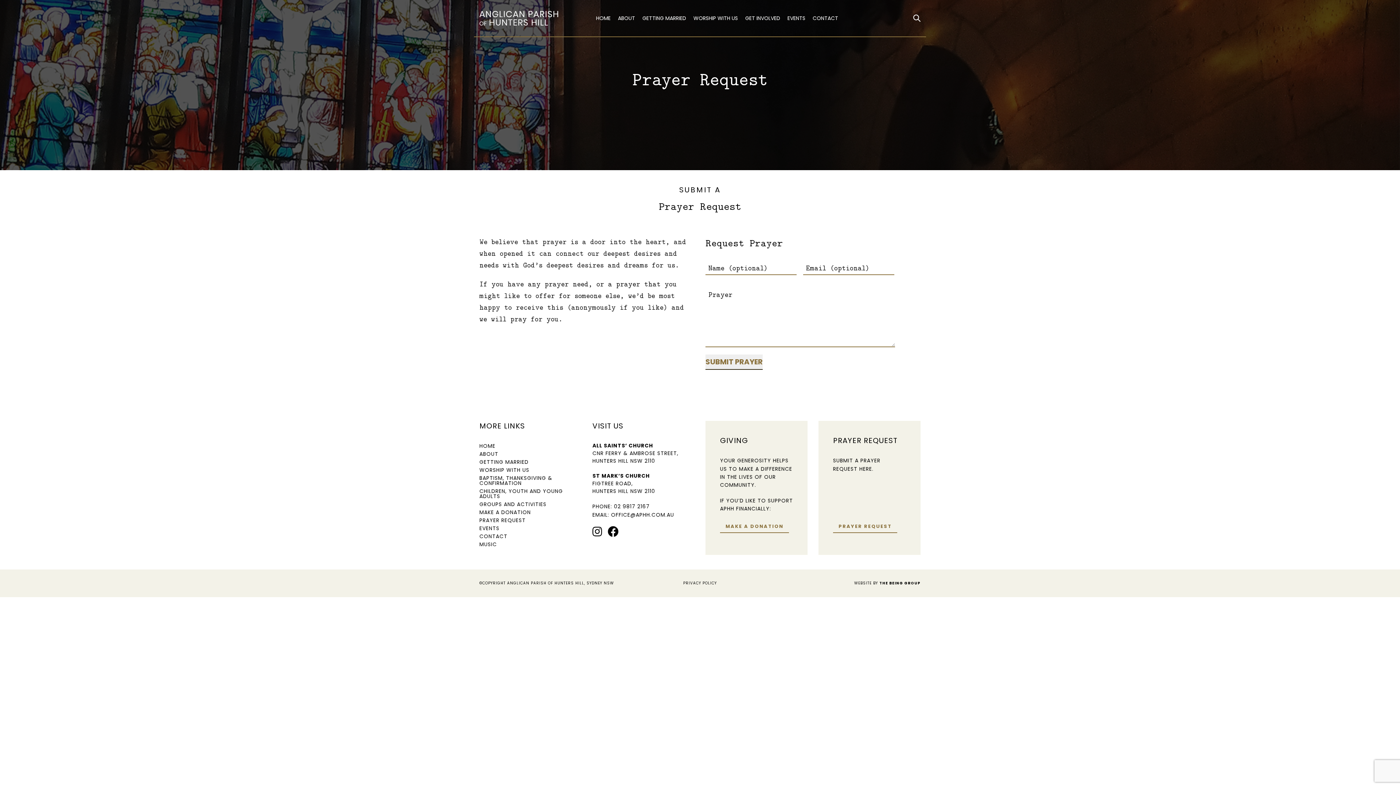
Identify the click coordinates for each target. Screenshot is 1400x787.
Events (796, 18)
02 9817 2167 (632, 506)
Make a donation (754, 526)
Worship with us (715, 18)
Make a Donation (505, 512)
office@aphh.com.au (642, 514)
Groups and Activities (513, 504)
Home (603, 18)
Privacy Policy (700, 583)
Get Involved (762, 18)
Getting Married (664, 18)
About (626, 18)
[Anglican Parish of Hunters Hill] (530, 18)
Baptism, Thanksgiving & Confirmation (515, 480)
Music (488, 544)
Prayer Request (502, 520)
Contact (825, 18)
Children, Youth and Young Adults (521, 494)
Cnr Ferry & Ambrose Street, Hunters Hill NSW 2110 (635, 457)
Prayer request (865, 526)
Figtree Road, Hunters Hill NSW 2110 (623, 487)
